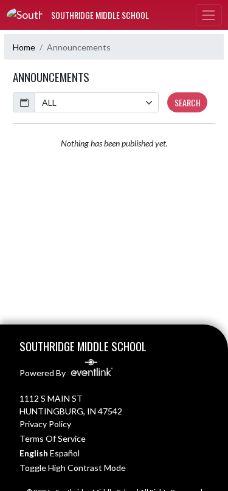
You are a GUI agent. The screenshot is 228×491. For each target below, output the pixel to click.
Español (65, 453)
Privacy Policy (45, 424)
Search (187, 102)
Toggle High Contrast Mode (72, 467)
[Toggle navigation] (208, 15)
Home (24, 47)
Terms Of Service (52, 438)
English (33, 453)
